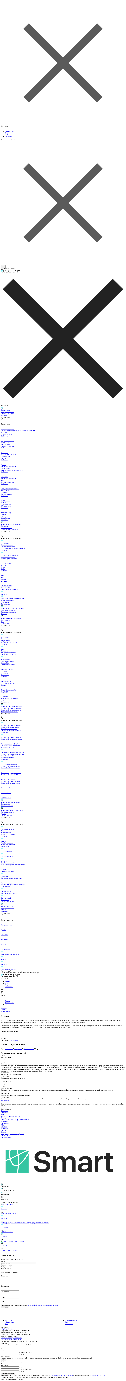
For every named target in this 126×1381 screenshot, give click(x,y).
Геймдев (3, 514)
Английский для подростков (10, 766)
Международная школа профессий (12, 1134)
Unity (2, 516)
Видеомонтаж (5, 444)
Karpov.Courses (6, 1135)
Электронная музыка (8, 664)
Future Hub (4, 1121)
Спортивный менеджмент (9, 589)
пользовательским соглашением (62, 1375)
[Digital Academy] (4, 1313)
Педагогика (5, 602)
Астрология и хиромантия (10, 698)
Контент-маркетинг (7, 482)
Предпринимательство (8, 612)
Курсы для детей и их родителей (12, 810)
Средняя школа (6, 891)
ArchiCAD (4, 673)
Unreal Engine (5, 518)
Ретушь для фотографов (9, 642)
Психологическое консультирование (13, 548)
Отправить (5, 1307)
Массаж (3, 579)
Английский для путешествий (11, 773)
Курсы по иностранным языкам (11, 706)
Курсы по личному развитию (10, 802)
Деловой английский (8, 758)
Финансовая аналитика (8, 454)
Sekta (2, 1125)
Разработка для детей (8, 834)
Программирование (7, 412)
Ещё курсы (4, 436)
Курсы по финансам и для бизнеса (12, 608)
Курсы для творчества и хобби (11, 618)
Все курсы (8, 1320)
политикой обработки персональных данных (42, 1305)
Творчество (4, 876)
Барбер (3, 569)
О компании (9, 136)
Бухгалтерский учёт (7, 600)
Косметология (5, 577)
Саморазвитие (5, 804)
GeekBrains (4, 1112)
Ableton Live (5, 663)
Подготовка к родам (7, 901)
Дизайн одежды (6, 681)
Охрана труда (5, 604)
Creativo (3, 1132)
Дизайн (3, 465)
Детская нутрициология (9, 558)
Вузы (6, 133)
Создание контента (7, 413)
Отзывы (3, 1009)
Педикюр (4, 581)
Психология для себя (8, 546)
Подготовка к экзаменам (9, 764)
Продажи (4, 492)
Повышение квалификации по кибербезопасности (18, 430)
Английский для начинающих (11, 708)
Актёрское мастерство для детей (11, 878)
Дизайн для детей (7, 843)
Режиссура (4, 651)
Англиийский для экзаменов (10, 768)
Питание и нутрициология (10, 529)
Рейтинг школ (9, 131)
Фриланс (4, 502)
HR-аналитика (6, 456)
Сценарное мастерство (8, 654)
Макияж (3, 565)
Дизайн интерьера (7, 669)
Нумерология (5, 702)
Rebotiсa (3, 1114)
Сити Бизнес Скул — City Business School (15, 1120)
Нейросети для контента (9, 466)
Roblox (3, 831)
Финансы (4, 614)
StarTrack (4, 1127)
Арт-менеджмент (6, 494)
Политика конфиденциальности (11, 1338)
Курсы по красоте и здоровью (11, 524)
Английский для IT (7, 756)
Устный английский (7, 747)
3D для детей (5, 846)
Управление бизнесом (8, 610)
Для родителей (6, 898)
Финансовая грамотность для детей (13, 865)
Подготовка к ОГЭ (7, 856)
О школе (3, 1008)
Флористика (5, 675)
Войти (3, 1360)
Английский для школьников (10, 781)
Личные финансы (7, 806)
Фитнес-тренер (6, 587)
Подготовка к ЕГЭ (7, 815)
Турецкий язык (6, 798)
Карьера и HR (5, 501)
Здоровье (4, 594)
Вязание (3, 685)
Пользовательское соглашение (11, 1339)
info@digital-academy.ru (8, 1329)
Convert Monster (6, 1137)
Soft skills (4, 861)
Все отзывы (5, 1100)
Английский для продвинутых (11, 710)
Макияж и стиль (6, 528)
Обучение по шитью (7, 683)
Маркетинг (4, 477)
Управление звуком (7, 661)
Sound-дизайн (5, 623)
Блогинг (3, 869)
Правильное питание (8, 557)
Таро (2, 700)
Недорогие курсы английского (11, 730)
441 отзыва (14, 1040)
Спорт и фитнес (6, 586)
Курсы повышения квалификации (12, 599)
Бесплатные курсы (7, 906)
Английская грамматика (9, 729)
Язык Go (4, 432)
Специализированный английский (12, 752)
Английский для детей (8, 779)
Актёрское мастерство (8, 652)
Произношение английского (10, 746)
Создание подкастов (7, 446)
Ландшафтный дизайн (8, 690)
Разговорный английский (9, 712)
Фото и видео (5, 620)
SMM (2, 480)
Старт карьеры (6, 504)
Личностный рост (7, 545)
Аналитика (4, 415)
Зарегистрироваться (8, 1373)
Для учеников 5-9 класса (9, 893)
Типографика (5, 468)
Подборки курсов (71, 1320)
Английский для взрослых (10, 727)
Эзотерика (4, 696)
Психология (5, 526)
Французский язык (7, 788)
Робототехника (6, 833)
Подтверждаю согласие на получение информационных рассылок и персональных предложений (36, 1377)
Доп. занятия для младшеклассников (13, 885)
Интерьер (4, 671)
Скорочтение (5, 886)
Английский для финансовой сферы (13, 754)
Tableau (3, 458)
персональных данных (97, 1375)
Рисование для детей (8, 844)
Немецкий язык (6, 793)
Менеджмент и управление (10, 489)
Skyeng (3, 1118)
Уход (2, 575)
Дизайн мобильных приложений (12, 470)
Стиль (3, 567)
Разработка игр (6, 513)
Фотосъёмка (5, 442)
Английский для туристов (9, 774)
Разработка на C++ (7, 434)
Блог (6, 135)
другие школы (9, 1250)
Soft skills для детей (7, 863)
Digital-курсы (5, 410)
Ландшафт (4, 692)
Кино (2, 622)
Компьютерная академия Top (10, 1116)
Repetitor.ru (4, 1111)
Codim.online (5, 1123)
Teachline (4, 1130)
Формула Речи (5, 1128)
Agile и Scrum (5, 490)
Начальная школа (6, 883)
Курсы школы (5, 1011)
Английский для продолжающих (12, 739)
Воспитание (5, 900)
